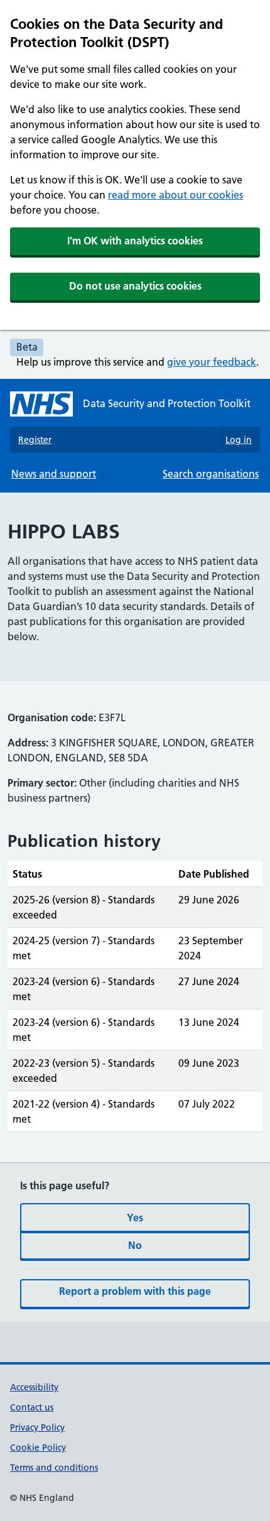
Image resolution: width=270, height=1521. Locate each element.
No (135, 1245)
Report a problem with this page (135, 1291)
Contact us (31, 1407)
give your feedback (211, 362)
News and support (53, 473)
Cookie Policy (38, 1447)
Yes (135, 1217)
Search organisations (211, 473)
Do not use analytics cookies (135, 286)
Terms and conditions (54, 1467)
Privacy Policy (37, 1427)
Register (34, 439)
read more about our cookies (175, 194)
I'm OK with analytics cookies (135, 240)
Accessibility (34, 1387)
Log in (238, 439)
